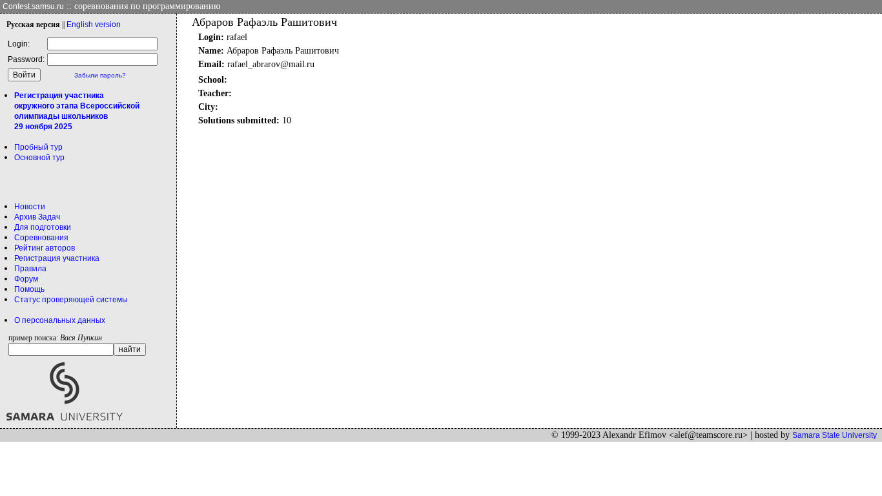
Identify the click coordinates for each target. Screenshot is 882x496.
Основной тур (39, 157)
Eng (94, 24)
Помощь (29, 289)
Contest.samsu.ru (33, 6)
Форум (26, 279)
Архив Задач (37, 217)
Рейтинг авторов (44, 248)
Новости (29, 206)
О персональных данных (59, 320)
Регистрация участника (56, 258)
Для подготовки (42, 227)
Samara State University (834, 435)
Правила (30, 268)
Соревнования (41, 237)
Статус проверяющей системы (71, 299)
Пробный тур (38, 147)
